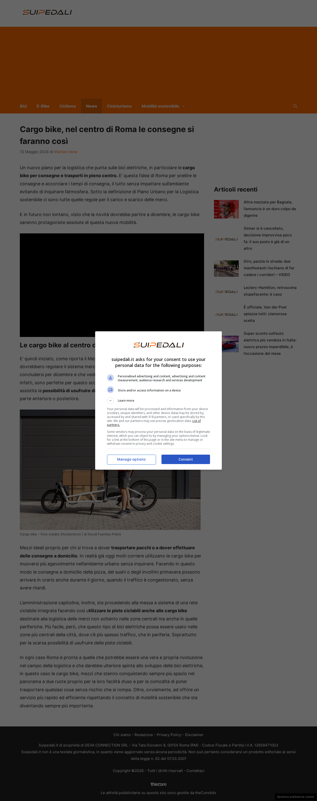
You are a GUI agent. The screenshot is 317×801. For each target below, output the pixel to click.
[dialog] (158, 400)
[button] (158, 400)
